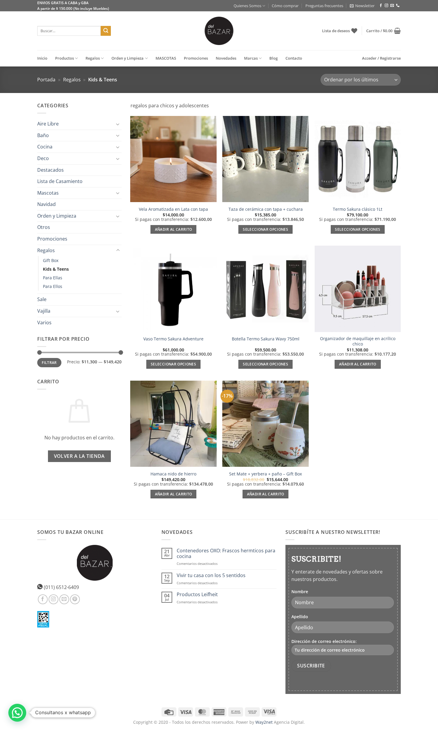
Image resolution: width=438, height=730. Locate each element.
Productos (64, 58)
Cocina (44, 147)
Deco (43, 158)
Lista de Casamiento (60, 181)
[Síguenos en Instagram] (386, 6)
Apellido (299, 616)
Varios (44, 322)
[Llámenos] (398, 6)
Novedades (226, 58)
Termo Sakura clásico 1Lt (357, 209)
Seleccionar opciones (265, 229)
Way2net (264, 722)
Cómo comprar (285, 5)
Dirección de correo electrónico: (324, 641)
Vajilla (43, 311)
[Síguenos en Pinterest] (75, 599)
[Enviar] (106, 31)
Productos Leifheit (197, 594)
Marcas (251, 58)
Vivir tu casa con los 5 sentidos (211, 575)
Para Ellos (52, 286)
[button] (362, 5)
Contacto (293, 58)
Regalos (93, 58)
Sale (41, 299)
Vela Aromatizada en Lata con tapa (173, 209)
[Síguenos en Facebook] (381, 6)
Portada (46, 79)
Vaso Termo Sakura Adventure (173, 339)
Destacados (50, 170)
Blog (273, 58)
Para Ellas (52, 278)
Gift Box (50, 261)
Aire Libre (48, 123)
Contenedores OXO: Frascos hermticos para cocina (226, 553)
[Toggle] (118, 124)
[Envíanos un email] (392, 6)
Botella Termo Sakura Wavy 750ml (265, 339)
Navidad (46, 204)
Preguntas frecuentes (324, 5)
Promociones (196, 58)
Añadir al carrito (173, 229)
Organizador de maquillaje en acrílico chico (357, 341)
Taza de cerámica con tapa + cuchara (266, 209)
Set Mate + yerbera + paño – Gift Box (265, 474)
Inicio (42, 58)
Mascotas (48, 193)
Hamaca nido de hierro (173, 474)
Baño (43, 135)
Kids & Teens (56, 269)
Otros (43, 227)
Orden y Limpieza (127, 58)
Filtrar (49, 362)
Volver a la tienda (79, 456)
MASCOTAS (166, 58)
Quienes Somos (247, 5)
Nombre (299, 591)
